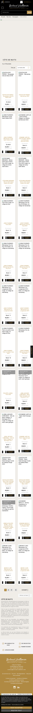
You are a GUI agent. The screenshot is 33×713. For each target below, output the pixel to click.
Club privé (28, 673)
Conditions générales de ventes (16, 680)
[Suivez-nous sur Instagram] (14, 687)
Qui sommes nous (6, 673)
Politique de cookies (6, 704)
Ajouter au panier (11, 109)
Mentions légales (25, 681)
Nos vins (14, 673)
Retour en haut (25, 595)
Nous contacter (16, 675)
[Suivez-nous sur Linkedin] (18, 687)
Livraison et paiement (11, 678)
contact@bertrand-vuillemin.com (16, 669)
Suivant (25, 590)
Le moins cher (23, 68)
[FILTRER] (31, 356)
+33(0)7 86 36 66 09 (17, 668)
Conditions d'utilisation (22, 678)
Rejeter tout (16, 710)
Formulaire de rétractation (16, 683)
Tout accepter (16, 708)
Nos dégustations (21, 673)
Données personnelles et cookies (12, 681)
